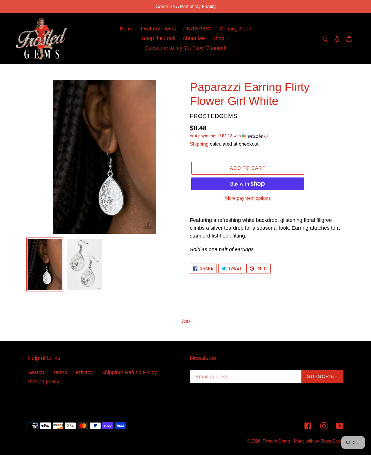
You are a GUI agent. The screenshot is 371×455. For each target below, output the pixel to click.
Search (36, 372)
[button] (229, 136)
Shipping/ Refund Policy (129, 372)
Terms (60, 372)
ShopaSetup (331, 440)
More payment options (248, 198)
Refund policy (43, 382)
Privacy (84, 372)
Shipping (199, 144)
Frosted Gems (276, 440)
